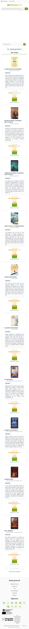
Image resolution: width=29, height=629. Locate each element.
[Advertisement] (14, 27)
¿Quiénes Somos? (14, 584)
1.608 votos (15, 152)
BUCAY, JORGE (14, 278)
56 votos (14, 409)
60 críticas (14, 153)
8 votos (14, 358)
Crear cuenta (12, 1)
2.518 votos (15, 256)
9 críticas (14, 308)
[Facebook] (3, 603)
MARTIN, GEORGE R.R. (14, 123)
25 (17, 568)
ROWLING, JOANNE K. (14, 227)
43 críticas (14, 257)
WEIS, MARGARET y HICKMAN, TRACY (15, 380)
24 (14, 568)
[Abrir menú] (26, 9)
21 (11, 568)
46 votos (14, 458)
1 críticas (14, 460)
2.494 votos (14, 204)
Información (14, 586)
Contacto (14, 595)
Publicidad (14, 593)
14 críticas (14, 100)
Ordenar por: (15, 49)
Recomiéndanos (14, 590)
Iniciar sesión (4, 1)
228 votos (14, 307)
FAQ (14, 588)
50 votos (14, 509)
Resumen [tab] (7, 72)
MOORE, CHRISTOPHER (14, 70)
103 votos (14, 99)
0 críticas (14, 359)
